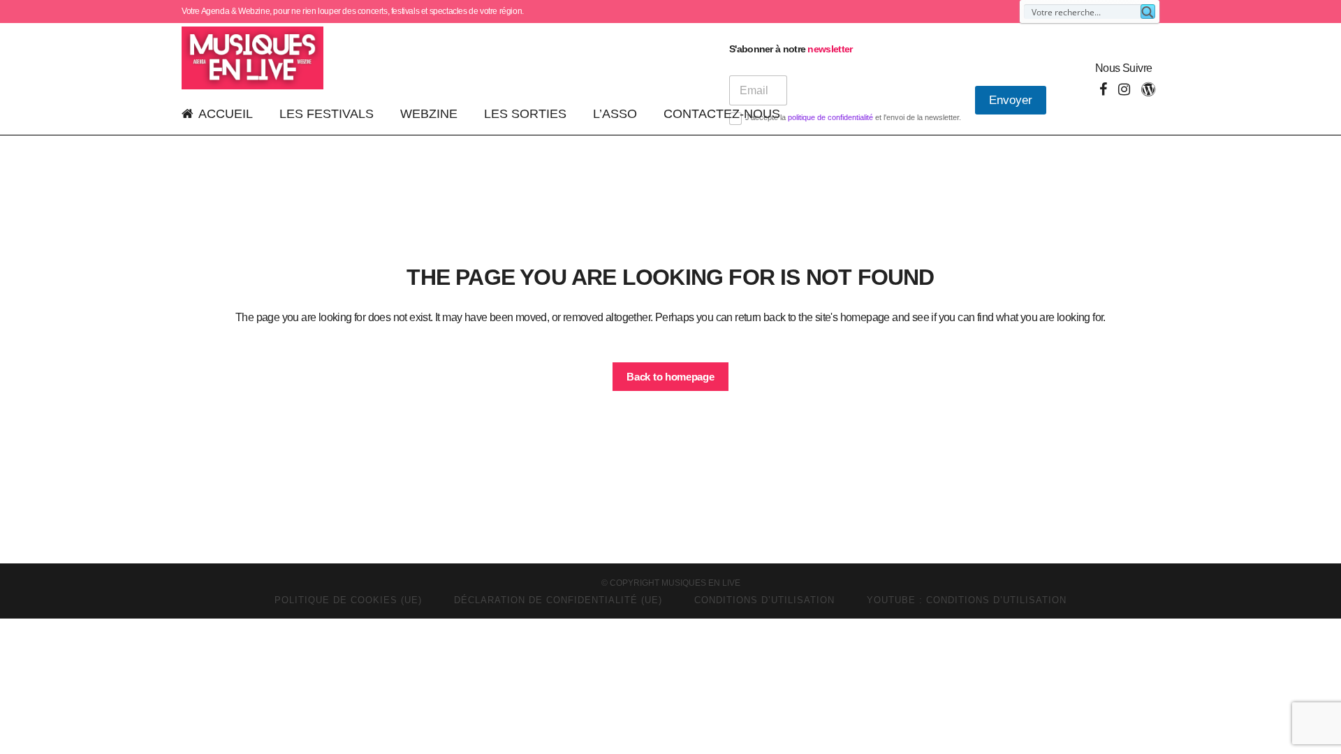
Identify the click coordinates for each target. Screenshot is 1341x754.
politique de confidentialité (830, 117)
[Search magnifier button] (1148, 11)
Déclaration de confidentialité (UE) (558, 600)
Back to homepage (670, 377)
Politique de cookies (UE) (348, 600)
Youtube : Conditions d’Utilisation (967, 600)
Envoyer (1010, 100)
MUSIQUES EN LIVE (700, 583)
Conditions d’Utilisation (764, 600)
